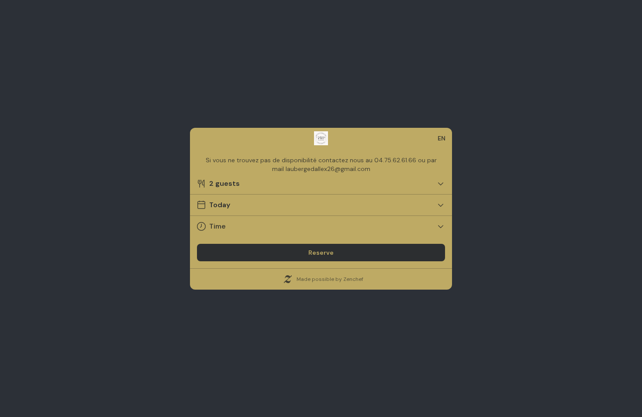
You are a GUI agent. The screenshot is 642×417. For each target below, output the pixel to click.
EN (441, 138)
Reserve (321, 252)
